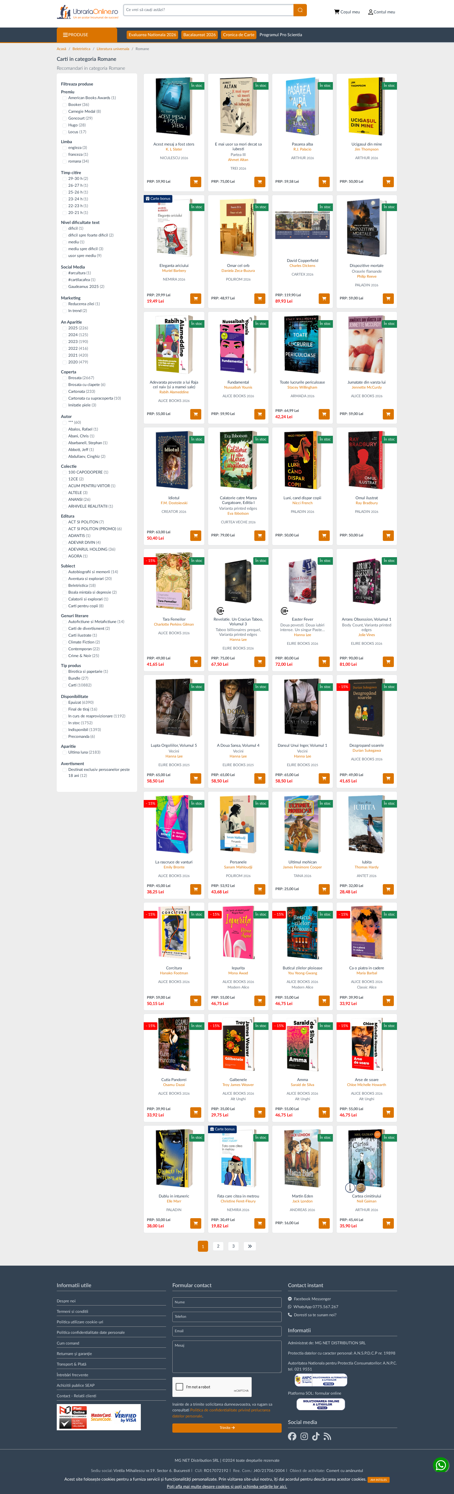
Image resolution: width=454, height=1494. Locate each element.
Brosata (81, 378)
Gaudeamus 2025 (86, 287)
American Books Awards (92, 98)
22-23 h (78, 206)
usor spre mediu (84, 256)
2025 (78, 328)
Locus (77, 132)
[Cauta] (300, 10)
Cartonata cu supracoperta (94, 398)
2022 (78, 349)
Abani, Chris (81, 436)
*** (74, 422)
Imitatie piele (82, 405)
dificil (75, 228)
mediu (76, 242)
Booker (78, 105)
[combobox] (208, 10)
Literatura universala (113, 49)
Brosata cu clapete (86, 385)
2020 (78, 362)
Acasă (62, 49)
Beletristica (82, 49)
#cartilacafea (81, 280)
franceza (78, 155)
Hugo (77, 125)
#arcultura (79, 273)
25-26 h (78, 192)
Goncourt (80, 118)
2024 (78, 335)
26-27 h (78, 185)
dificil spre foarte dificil (90, 235)
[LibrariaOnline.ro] (87, 12)
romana (78, 161)
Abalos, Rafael (83, 429)
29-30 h (78, 179)
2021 (78, 355)
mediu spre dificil (85, 249)
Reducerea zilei (84, 304)
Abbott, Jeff (81, 450)
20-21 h (78, 213)
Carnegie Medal (84, 112)
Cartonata (81, 392)
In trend (77, 311)
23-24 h (78, 199)
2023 (78, 342)
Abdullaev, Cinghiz (86, 457)
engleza (77, 148)
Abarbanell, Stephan (87, 443)
